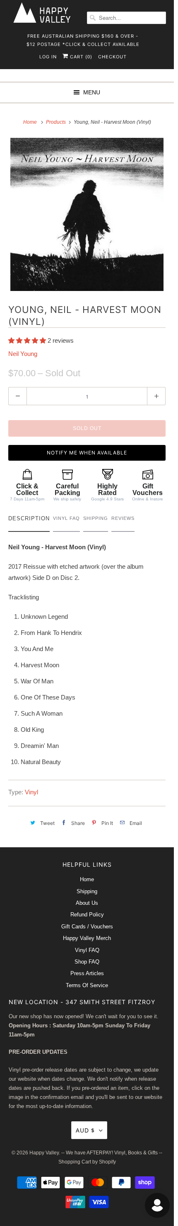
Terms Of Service (87, 985)
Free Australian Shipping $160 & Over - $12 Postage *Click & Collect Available (83, 38)
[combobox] (126, 18)
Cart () (80, 57)
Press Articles (87, 973)
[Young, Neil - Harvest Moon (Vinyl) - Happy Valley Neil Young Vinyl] (87, 214)
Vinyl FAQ (87, 950)
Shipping (87, 891)
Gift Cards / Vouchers (87, 926)
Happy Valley (44, 1153)
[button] (28, 340)
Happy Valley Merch (87, 938)
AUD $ (85, 1130)
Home (87, 879)
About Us (87, 903)
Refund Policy (87, 914)
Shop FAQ (87, 962)
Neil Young (22, 353)
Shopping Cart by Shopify (87, 1162)
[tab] (29, 520)
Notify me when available (87, 453)
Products (56, 122)
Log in (48, 57)
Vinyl (31, 792)
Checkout (112, 57)
